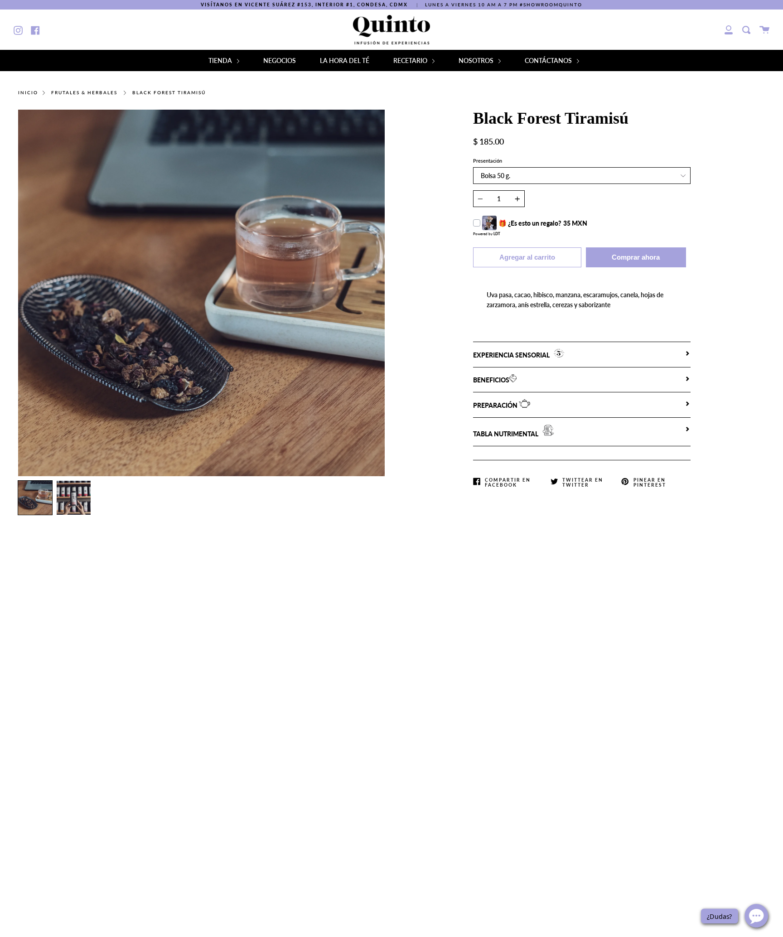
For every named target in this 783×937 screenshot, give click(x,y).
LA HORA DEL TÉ (344, 60)
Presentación (487, 161)
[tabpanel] (201, 293)
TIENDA (220, 60)
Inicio (28, 92)
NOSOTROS (477, 60)
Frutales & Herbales (84, 92)
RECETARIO (411, 60)
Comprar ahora (636, 257)
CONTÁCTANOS (549, 60)
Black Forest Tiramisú (169, 92)
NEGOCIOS (279, 60)
